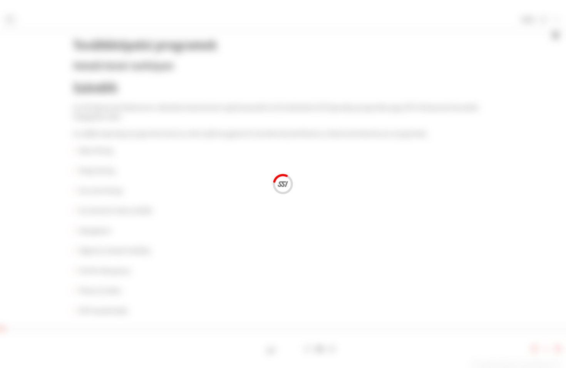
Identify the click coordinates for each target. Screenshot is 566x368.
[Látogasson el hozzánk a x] (295, 349)
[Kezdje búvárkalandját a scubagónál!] (271, 349)
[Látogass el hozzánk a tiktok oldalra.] (331, 349)
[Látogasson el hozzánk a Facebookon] (283, 349)
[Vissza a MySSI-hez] (543, 20)
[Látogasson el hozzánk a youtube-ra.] (319, 349)
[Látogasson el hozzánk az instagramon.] (307, 349)
